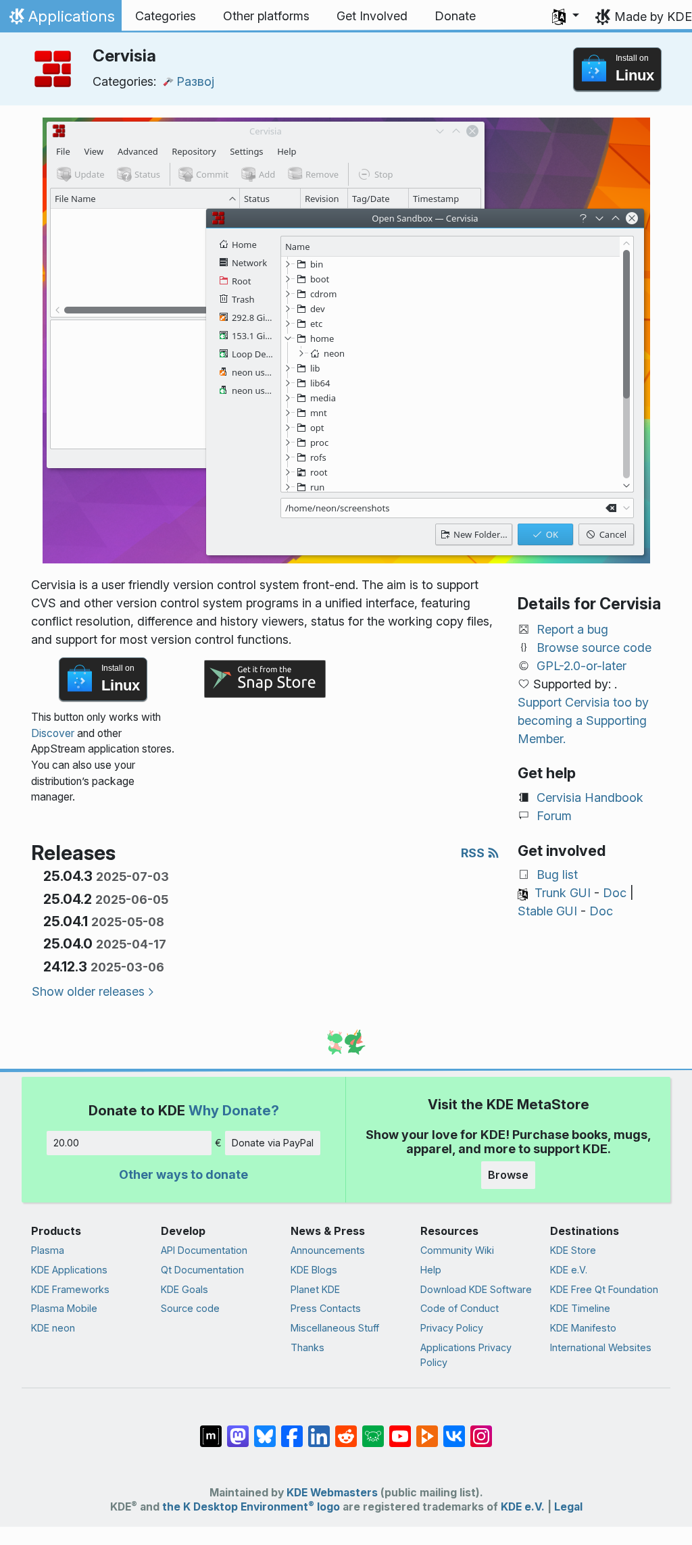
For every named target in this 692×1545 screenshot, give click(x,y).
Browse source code (594, 647)
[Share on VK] (454, 1429)
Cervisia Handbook (590, 797)
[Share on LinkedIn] (319, 1429)
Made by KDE (653, 16)
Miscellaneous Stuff (335, 1328)
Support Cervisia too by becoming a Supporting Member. (583, 720)
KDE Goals (184, 1289)
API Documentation (204, 1250)
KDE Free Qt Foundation (604, 1289)
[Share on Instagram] (481, 1429)
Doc (614, 893)
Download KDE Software (476, 1289)
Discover (52, 733)
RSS (474, 853)
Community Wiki (457, 1250)
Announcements (328, 1250)
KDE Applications (69, 1269)
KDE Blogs (314, 1269)
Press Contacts (326, 1308)
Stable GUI (547, 911)
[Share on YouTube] (400, 1429)
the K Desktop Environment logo (251, 1506)
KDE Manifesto (583, 1328)
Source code (190, 1308)
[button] (566, 16)
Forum (554, 816)
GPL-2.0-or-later (581, 666)
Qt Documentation (202, 1269)
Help (430, 1269)
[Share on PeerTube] (427, 1429)
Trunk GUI (563, 893)
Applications (60, 19)
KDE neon (53, 1328)
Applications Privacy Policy (466, 1355)
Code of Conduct (459, 1308)
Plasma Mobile (64, 1308)
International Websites (600, 1347)
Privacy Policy (451, 1328)
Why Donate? (234, 1110)
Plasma (47, 1250)
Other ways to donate (183, 1174)
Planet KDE (315, 1289)
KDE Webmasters (332, 1492)
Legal (568, 1506)
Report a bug (572, 629)
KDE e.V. (568, 1269)
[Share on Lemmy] (373, 1429)
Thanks (307, 1347)
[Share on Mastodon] (238, 1429)
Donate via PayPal (273, 1142)
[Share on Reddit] (346, 1429)
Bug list (557, 874)
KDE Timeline (580, 1308)
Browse (508, 1175)
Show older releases (88, 991)
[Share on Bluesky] (265, 1429)
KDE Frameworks (70, 1289)
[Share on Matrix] (211, 1429)
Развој (195, 81)
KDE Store (573, 1250)
